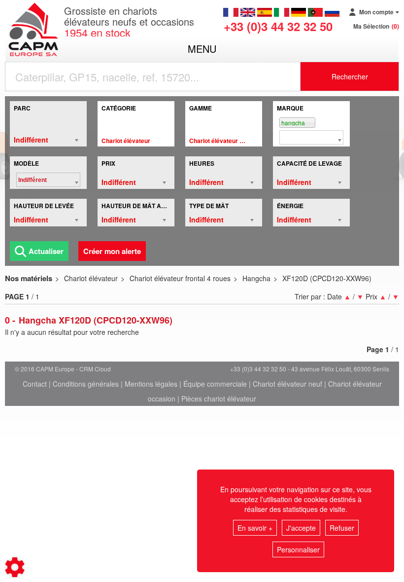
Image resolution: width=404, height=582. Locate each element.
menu (202, 48)
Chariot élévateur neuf (287, 384)
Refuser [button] (342, 528)
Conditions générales (86, 384)
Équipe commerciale (215, 384)
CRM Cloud (95, 368)
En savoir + (254, 528)
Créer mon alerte (112, 251)
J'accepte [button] (301, 528)
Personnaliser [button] (298, 549)
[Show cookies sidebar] (15, 567)
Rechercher (350, 76)
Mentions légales (151, 384)
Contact (35, 384)
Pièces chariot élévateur (218, 398)
